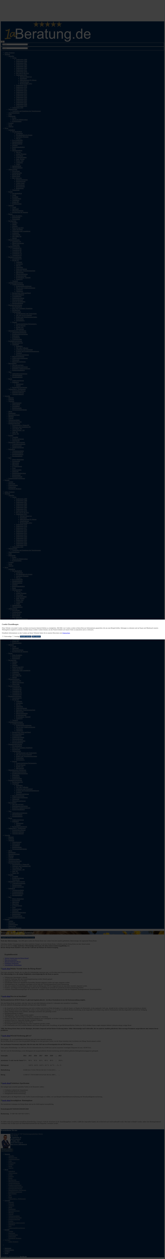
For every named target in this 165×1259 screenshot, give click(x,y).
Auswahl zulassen (26, 636)
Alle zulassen (36, 636)
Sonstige (16, 636)
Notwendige (8, 636)
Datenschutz (66, 633)
